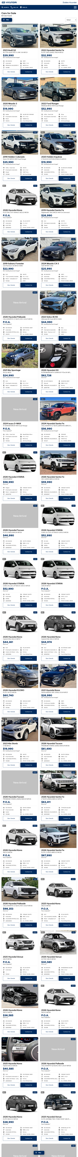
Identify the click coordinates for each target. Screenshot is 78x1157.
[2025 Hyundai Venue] (20, 942)
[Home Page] (9, 2)
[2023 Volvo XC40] (58, 302)
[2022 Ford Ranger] (58, 89)
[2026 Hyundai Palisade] (20, 302)
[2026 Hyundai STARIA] (20, 462)
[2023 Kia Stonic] (20, 729)
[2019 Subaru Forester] (20, 249)
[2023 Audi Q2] (20, 36)
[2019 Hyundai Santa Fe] (58, 196)
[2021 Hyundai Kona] (58, 676)
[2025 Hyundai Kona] (58, 889)
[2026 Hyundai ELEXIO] (20, 676)
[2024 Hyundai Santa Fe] (58, 409)
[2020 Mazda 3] (20, 89)
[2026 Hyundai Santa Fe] (58, 462)
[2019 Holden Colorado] (20, 142)
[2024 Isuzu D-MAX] (20, 409)
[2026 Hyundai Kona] (20, 196)
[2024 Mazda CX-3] (58, 249)
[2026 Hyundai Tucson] (20, 516)
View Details (11, 72)
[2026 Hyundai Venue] (58, 942)
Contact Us (28, 72)
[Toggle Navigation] (75, 7)
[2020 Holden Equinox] (58, 142)
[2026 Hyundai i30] (58, 356)
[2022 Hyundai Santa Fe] (58, 36)
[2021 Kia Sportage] (20, 356)
